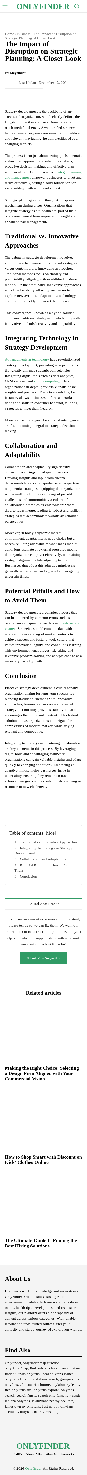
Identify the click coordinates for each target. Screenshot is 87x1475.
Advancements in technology (27, 359)
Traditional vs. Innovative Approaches (48, 842)
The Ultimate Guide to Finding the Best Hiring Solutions (41, 1243)
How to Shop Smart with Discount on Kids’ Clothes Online (43, 1159)
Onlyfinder (33, 1468)
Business (23, 34)
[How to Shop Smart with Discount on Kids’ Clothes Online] (43, 1121)
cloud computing (47, 381)
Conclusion (28, 876)
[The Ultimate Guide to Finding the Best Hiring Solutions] (43, 1205)
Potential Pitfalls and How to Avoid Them (43, 867)
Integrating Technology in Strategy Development (43, 850)
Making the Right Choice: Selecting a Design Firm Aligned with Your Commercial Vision (42, 1073)
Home (9, 34)
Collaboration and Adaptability (43, 859)
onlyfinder (18, 73)
